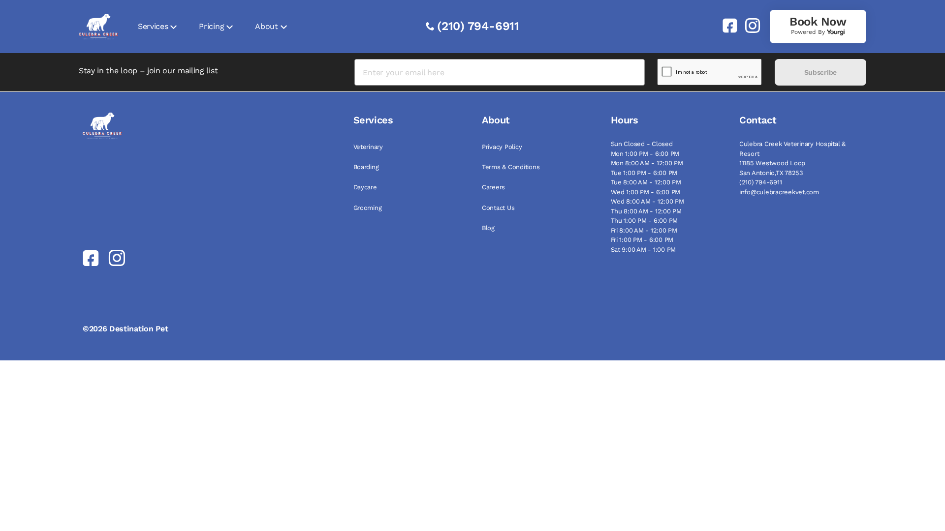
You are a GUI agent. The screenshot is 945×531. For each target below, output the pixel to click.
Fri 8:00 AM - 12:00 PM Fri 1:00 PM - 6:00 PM (644, 235)
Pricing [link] (211, 26)
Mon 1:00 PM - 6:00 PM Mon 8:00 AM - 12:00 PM (647, 158)
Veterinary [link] (368, 146)
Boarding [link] (366, 167)
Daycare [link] (365, 187)
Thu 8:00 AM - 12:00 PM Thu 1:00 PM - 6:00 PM (646, 216)
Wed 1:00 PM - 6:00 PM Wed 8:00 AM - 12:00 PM (647, 197)
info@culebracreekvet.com (779, 192)
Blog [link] (488, 228)
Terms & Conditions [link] (510, 167)
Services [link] (153, 26)
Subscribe (820, 72)
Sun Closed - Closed (642, 144)
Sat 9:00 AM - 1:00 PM (643, 249)
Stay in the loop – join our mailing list (148, 70)
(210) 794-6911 (478, 26)
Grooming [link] (367, 207)
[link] (726, 25)
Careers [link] (493, 187)
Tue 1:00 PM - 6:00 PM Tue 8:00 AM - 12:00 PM (646, 177)
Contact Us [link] (498, 207)
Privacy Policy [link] (502, 146)
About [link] (266, 26)
